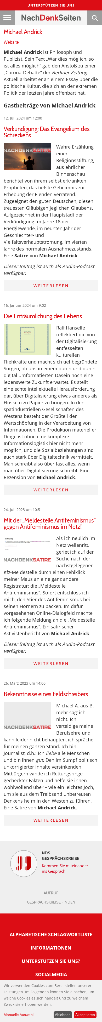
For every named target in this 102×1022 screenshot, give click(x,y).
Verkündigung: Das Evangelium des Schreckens (47, 132)
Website (11, 42)
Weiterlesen (51, 285)
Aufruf (51, 893)
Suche (94, 17)
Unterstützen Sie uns (51, 5)
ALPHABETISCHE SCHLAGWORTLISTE (51, 934)
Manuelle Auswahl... (20, 1015)
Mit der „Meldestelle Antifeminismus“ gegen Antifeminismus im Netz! (50, 523)
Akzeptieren (85, 1015)
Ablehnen (63, 1015)
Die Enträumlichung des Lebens (43, 316)
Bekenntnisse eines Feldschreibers (46, 694)
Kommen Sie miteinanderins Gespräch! (65, 868)
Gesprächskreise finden (51, 902)
